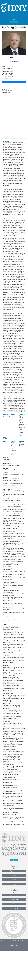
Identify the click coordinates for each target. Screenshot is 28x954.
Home (4, 27)
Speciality (14, 875)
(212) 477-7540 (9, 66)
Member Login (14, 22)
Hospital (14, 879)
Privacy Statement (14, 949)
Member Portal (14, 895)
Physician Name (14, 871)
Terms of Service (14, 945)
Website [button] (14, 82)
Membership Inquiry (14, 899)
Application (14, 904)
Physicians (10, 27)
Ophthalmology (14, 61)
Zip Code (14, 884)
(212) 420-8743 (8, 68)
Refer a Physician (14, 908)
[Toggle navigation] (14, 16)
